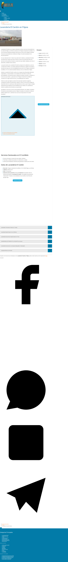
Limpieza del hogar (5, 537)
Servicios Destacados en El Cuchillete (10, 132)
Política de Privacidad (5, 545)
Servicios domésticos (6, 540)
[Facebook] (26, 310)
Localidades (4, 15)
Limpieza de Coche (5, 535)
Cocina (5, 19)
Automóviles (6, 20)
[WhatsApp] (26, 415)
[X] (26, 363)
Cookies (3, 546)
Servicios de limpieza (5, 539)
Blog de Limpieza (5, 549)
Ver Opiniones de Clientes (43, 104)
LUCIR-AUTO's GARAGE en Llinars (7, 557)
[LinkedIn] (26, 468)
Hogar (5, 17)
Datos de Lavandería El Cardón (9, 133)
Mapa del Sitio (4, 541)
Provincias (4, 14)
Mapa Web (4, 548)
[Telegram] (26, 521)
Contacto (3, 547)
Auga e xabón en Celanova (6, 559)
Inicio (3, 13)
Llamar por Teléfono (17, 180)
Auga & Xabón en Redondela (7, 558)
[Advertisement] (18, 145)
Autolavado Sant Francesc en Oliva (8, 555)
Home (3, 550)
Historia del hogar (5, 536)
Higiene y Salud (7, 18)
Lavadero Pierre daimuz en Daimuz (8, 556)
